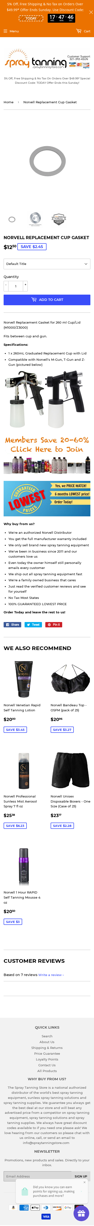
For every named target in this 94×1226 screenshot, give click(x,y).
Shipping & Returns (47, 1048)
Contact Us (47, 1065)
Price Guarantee (47, 1053)
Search (47, 1036)
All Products (47, 1071)
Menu (14, 31)
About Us (47, 1042)
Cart (86, 31)
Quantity (11, 277)
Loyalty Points (47, 1059)
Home (8, 102)
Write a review (50, 975)
